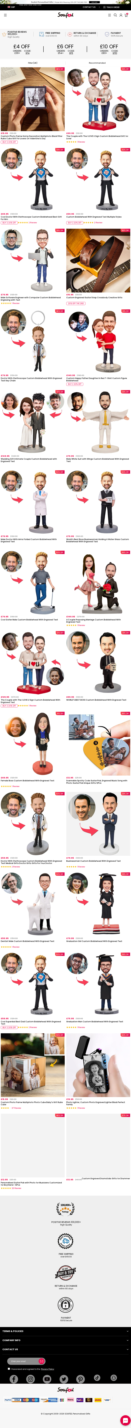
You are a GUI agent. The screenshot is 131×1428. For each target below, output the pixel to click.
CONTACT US (89, 7)
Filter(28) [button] (32, 62)
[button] (5, 15)
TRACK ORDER (112, 7)
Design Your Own (33, 143)
